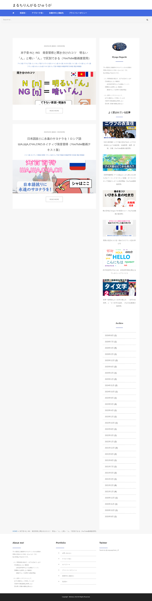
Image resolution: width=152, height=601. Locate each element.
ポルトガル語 (39, 66)
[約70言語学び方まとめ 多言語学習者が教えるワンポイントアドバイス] (119, 258)
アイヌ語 (20, 63)
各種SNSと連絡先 (56, 13)
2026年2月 (109, 354)
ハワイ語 (80, 63)
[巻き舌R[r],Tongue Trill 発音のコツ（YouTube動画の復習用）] (119, 198)
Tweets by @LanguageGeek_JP (109, 550)
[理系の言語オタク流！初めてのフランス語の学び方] (119, 228)
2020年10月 (110, 510)
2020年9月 (109, 516)
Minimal (71, 597)
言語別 (64, 581)
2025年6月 (109, 367)
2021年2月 (109, 485)
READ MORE (54, 111)
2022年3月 (109, 435)
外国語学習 (65, 66)
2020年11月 (110, 504)
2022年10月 (110, 423)
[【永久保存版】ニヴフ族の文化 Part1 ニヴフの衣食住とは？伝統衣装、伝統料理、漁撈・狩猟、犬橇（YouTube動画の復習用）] (119, 130)
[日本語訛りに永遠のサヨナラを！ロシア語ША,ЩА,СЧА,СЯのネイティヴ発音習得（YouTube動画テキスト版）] (54, 176)
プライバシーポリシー (78, 13)
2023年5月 (109, 404)
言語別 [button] (22, 13)
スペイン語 (54, 63)
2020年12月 (110, 498)
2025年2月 (109, 373)
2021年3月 (109, 479)
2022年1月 (109, 442)
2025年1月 (109, 379)
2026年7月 (109, 342)
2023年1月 (109, 417)
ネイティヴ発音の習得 (38, 155)
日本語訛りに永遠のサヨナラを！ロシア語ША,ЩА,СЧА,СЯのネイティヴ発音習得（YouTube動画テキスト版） (54, 144)
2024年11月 (110, 385)
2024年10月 (110, 392)
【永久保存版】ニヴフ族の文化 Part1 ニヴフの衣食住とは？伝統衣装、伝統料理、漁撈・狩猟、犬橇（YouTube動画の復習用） (119, 145)
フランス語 (30, 66)
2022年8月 (109, 429)
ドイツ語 (74, 63)
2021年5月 (109, 473)
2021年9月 (109, 454)
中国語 (59, 66)
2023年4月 (109, 410)
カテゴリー (65, 564)
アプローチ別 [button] (37, 13)
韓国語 (79, 66)
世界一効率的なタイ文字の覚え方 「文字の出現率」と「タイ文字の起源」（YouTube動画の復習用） (119, 303)
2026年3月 (109, 348)
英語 (75, 66)
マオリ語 (47, 66)
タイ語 (61, 63)
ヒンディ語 (87, 63)
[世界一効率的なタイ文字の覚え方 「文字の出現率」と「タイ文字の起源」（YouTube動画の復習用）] (119, 287)
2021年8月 (109, 460)
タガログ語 (67, 63)
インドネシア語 (36, 63)
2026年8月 (109, 335)
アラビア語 (27, 63)
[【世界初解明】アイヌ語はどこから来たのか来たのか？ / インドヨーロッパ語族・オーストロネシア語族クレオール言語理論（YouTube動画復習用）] (119, 162)
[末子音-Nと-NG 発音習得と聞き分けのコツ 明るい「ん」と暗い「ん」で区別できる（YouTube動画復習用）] (54, 88)
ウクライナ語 (46, 63)
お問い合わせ (66, 553)
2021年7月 (109, 467)
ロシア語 (53, 66)
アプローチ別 (66, 559)
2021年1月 (109, 492)
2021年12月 (110, 448)
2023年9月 (109, 398)
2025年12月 (110, 360)
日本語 (71, 66)
